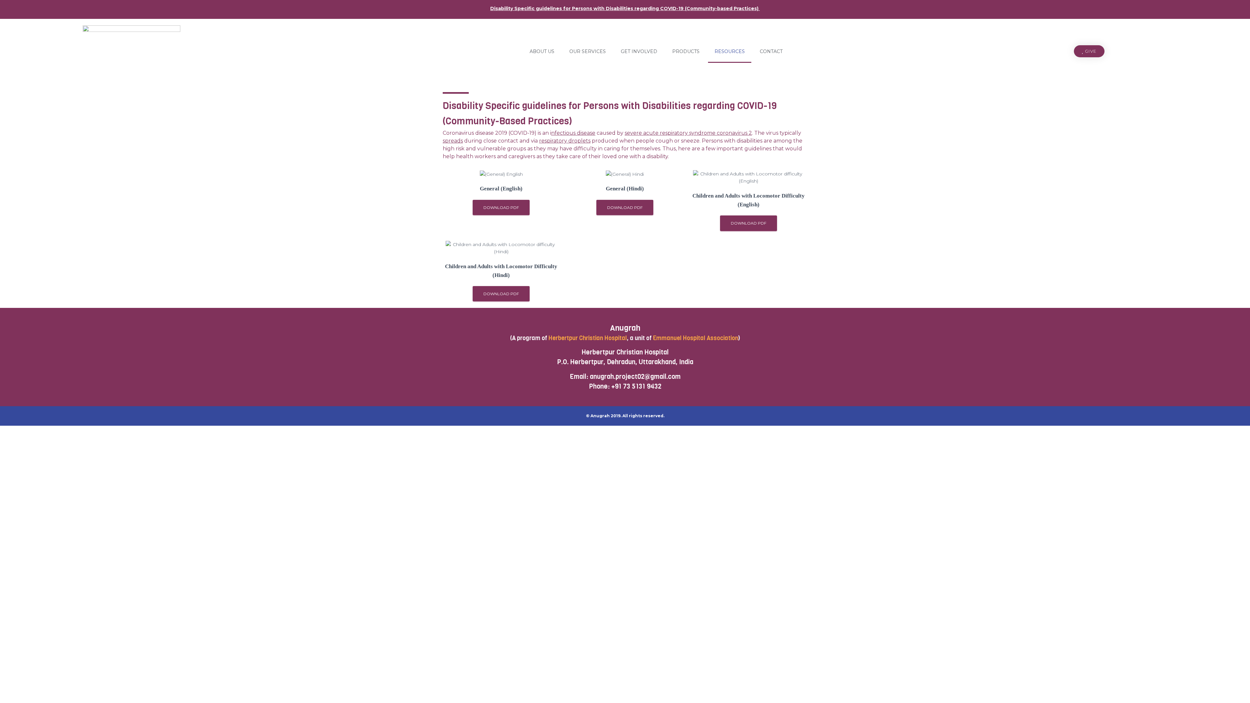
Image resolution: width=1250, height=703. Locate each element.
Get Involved (639, 51)
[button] (1089, 51)
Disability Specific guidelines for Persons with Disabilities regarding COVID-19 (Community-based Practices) (625, 8)
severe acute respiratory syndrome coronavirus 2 (688, 133)
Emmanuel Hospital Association (695, 338)
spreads (453, 141)
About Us (542, 51)
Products (686, 51)
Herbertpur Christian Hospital (588, 338)
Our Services (587, 51)
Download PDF (501, 207)
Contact (771, 51)
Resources (730, 51)
